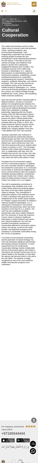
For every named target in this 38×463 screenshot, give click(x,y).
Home (4, 19)
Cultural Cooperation (11, 25)
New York (13, 19)
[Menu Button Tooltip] (23, 11)
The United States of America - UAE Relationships (14, 22)
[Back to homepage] (11, 6)
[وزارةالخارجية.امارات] (15, 447)
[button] (33, 444)
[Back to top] (34, 420)
